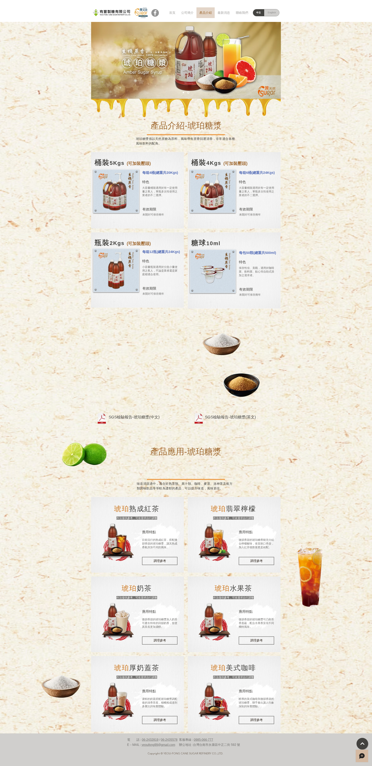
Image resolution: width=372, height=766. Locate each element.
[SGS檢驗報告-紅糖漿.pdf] (101, 419)
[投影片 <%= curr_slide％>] (183, 92)
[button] (116, 191)
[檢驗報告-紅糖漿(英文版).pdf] (198, 419)
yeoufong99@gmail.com (158, 744)
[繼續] (362, 744)
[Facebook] (155, 13)
